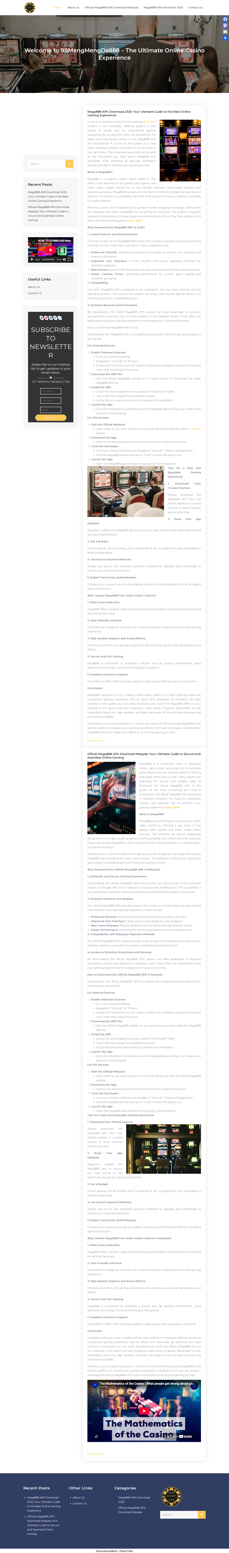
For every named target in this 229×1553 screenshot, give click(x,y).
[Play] (32, 259)
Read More (94, 740)
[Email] (225, 32)
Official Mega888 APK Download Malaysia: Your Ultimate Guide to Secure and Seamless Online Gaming (43, 1525)
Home (58, 7)
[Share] (225, 38)
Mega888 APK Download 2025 (163, 7)
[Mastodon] (225, 25)
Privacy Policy (126, 1551)
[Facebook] (225, 19)
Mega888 (150, 121)
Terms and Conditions (106, 1551)
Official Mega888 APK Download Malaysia (111, 7)
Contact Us (195, 7)
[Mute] (64, 259)
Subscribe (51, 417)
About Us (73, 7)
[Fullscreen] (69, 259)
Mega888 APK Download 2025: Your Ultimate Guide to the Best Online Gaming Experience (48, 196)
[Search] (69, 164)
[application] (50, 250)
